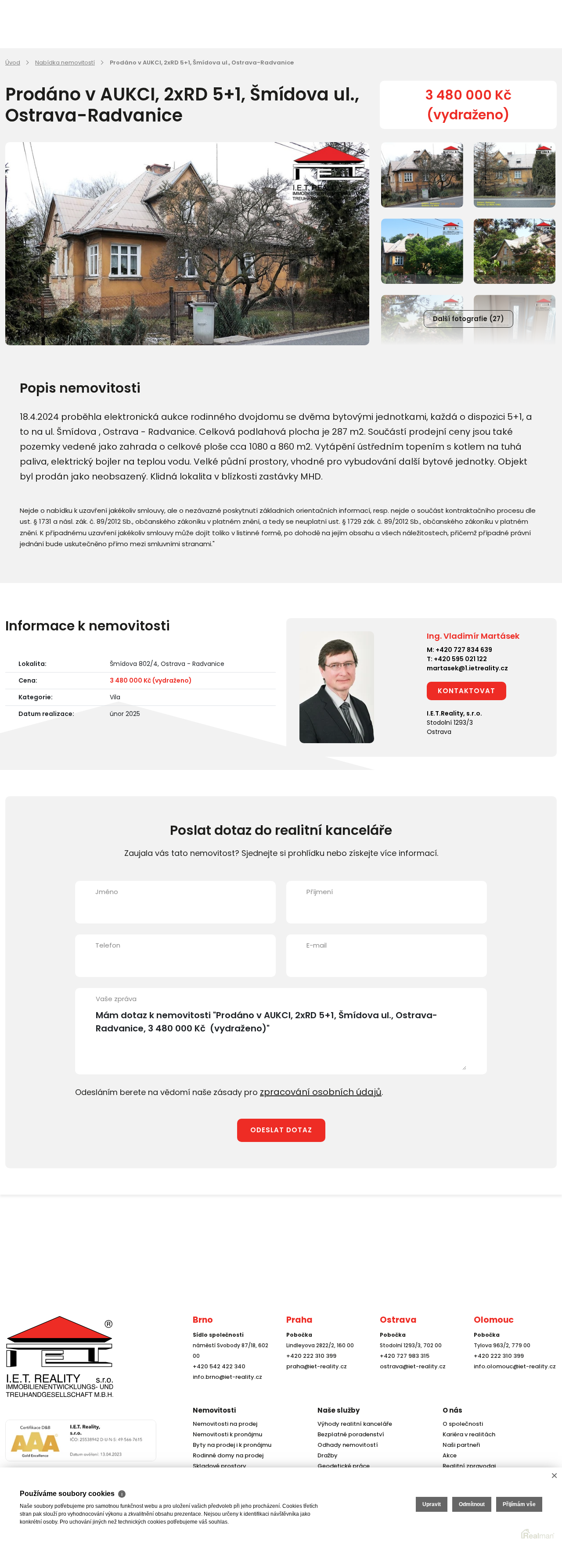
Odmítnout (472, 1504)
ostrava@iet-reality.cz (410, 1381)
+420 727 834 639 (464, 649)
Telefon (107, 945)
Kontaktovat (466, 690)
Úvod (12, 62)
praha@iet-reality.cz (314, 1381)
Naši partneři (460, 1445)
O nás (452, 1410)
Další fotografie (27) (468, 318)
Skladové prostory (217, 1466)
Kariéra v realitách (467, 1434)
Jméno (106, 891)
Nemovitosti (214, 1410)
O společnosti (461, 1424)
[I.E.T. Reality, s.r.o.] (49, 1363)
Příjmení (319, 891)
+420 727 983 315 (403, 1371)
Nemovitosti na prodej (223, 1424)
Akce (449, 1455)
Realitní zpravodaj (467, 1466)
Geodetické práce (341, 1466)
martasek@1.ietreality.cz (467, 668)
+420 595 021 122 (460, 659)
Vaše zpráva (116, 998)
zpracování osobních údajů (314, 1091)
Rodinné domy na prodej (226, 1455)
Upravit (431, 1504)
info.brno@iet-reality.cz (225, 1392)
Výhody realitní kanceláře (351, 1424)
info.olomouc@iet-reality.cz (512, 1381)
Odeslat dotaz (281, 1128)
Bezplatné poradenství (348, 1434)
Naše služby (338, 1410)
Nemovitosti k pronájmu (225, 1434)
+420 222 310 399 (309, 1371)
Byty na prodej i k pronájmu (229, 1445)
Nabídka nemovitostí (65, 62)
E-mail (316, 945)
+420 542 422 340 (217, 1381)
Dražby (326, 1455)
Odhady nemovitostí (345, 1445)
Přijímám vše (519, 1504)
